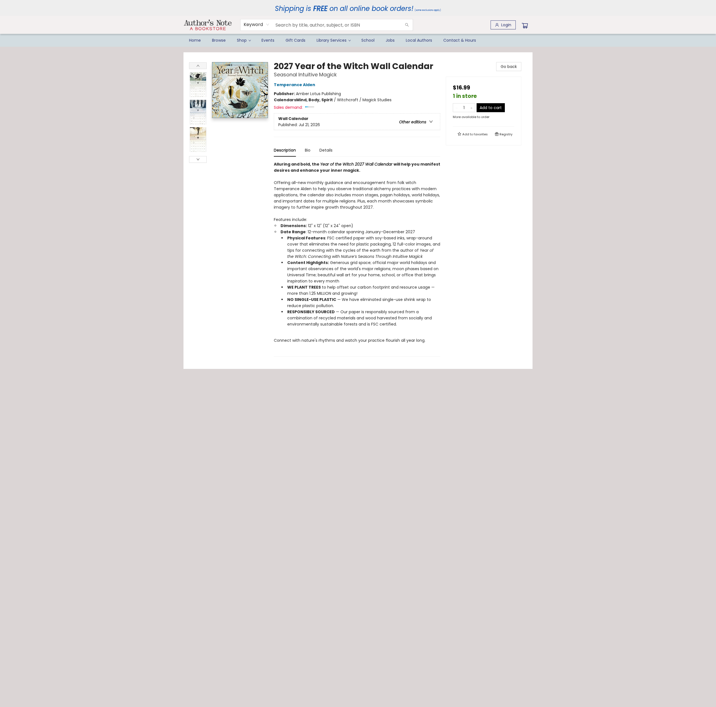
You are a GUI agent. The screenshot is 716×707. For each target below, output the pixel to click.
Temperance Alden (294, 85)
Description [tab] (285, 150)
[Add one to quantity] (471, 108)
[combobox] (257, 24)
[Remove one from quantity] (456, 108)
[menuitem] (194, 40)
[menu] (358, 40)
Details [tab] (326, 150)
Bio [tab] (307, 150)
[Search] (407, 24)
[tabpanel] (357, 259)
